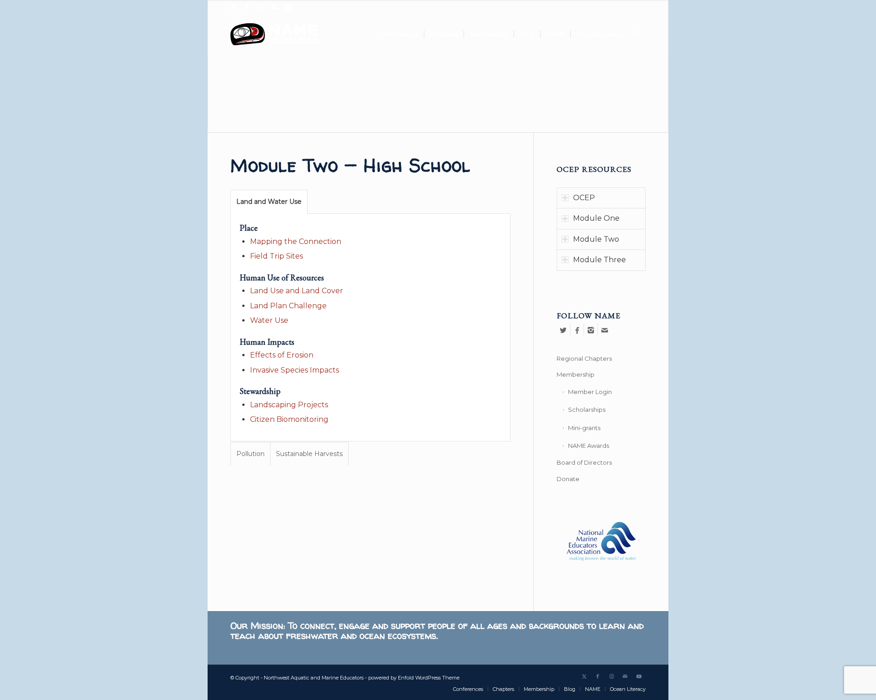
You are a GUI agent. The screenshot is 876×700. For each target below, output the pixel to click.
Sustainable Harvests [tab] (309, 454)
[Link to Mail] (274, 7)
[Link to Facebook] (246, 7)
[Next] (660, 57)
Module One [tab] (596, 218)
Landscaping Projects (289, 404)
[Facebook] (577, 330)
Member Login (590, 391)
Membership (575, 374)
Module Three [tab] (599, 259)
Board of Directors (584, 462)
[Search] (637, 34)
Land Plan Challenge (288, 305)
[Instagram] (590, 330)
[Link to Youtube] (288, 7)
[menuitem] (398, 34)
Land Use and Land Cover (296, 290)
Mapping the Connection (295, 241)
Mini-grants (584, 427)
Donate (568, 478)
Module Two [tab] (596, 239)
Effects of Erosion (281, 355)
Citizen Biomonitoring (289, 419)
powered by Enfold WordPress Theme (413, 677)
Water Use (269, 320)
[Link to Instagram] (260, 7)
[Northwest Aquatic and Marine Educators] (274, 34)
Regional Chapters (584, 358)
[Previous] (216, 57)
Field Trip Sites (276, 256)
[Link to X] (233, 7)
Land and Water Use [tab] (269, 201)
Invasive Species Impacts (294, 370)
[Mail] (604, 330)
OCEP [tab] (584, 197)
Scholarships (586, 409)
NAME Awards (588, 445)
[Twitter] (563, 330)
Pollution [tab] (250, 454)
